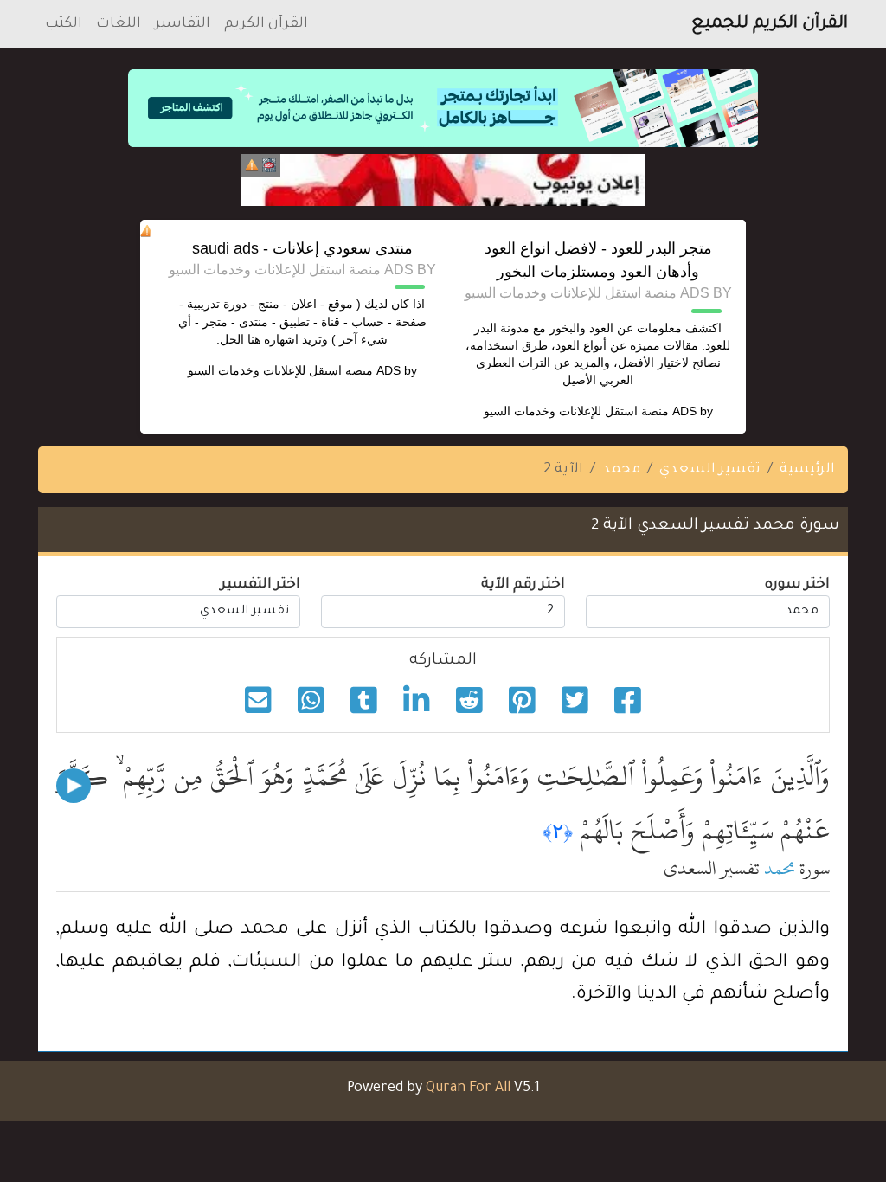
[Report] (252, 165)
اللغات (118, 24)
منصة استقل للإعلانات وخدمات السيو (576, 411)
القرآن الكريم (266, 24)
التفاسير (182, 24)
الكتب (63, 24)
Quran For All (468, 1088)
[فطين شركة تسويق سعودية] (443, 180)
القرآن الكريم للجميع (769, 24)
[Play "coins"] (73, 785)
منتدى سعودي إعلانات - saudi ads (302, 248)
